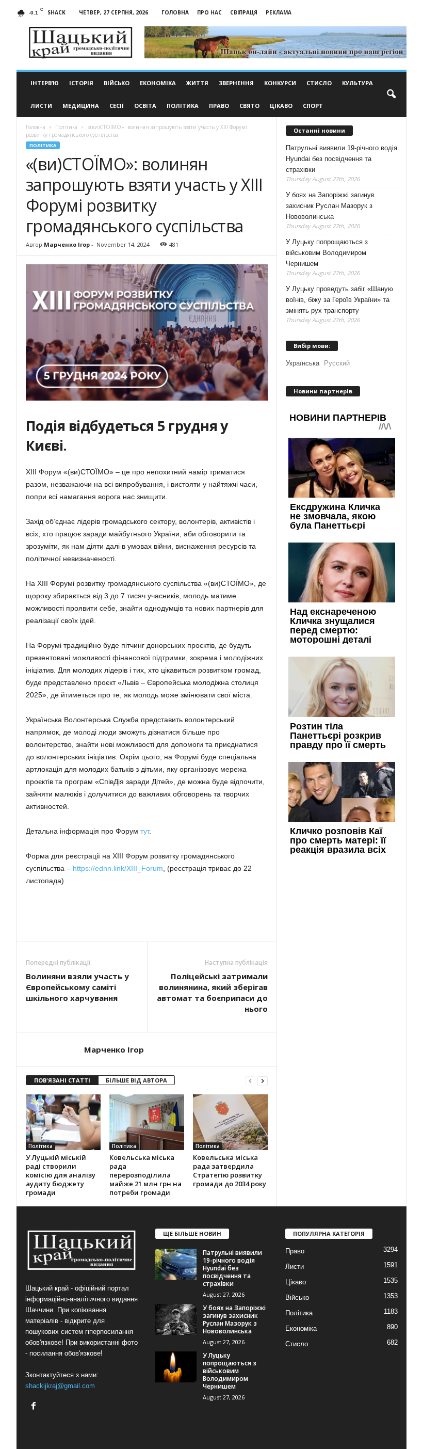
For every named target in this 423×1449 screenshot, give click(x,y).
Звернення (236, 83)
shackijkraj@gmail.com (60, 1386)
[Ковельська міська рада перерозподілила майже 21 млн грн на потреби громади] (146, 1122)
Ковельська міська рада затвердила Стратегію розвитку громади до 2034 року (229, 1170)
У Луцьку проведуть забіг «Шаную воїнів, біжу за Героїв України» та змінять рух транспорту (339, 299)
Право (219, 105)
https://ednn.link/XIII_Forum (118, 868)
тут (144, 831)
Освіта (145, 105)
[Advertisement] (147, 914)
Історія (81, 83)
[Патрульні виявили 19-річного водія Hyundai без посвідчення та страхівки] (176, 1264)
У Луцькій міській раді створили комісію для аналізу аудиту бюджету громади (60, 1175)
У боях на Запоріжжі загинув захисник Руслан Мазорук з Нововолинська (330, 205)
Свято (249, 105)
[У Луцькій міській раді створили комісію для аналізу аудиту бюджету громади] (63, 1122)
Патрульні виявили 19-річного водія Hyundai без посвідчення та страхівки (341, 158)
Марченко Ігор (67, 244)
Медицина (80, 105)
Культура (357, 83)
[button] (391, 94)
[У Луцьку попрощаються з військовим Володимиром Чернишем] (176, 1366)
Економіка (158, 83)
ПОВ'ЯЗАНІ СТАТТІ (62, 1080)
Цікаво (281, 105)
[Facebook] (34, 1407)
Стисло (319, 83)
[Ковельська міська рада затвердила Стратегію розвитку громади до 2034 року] (230, 1122)
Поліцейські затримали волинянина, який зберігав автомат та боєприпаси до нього (212, 992)
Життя (197, 83)
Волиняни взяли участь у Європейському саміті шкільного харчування (77, 987)
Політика (183, 105)
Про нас (209, 12)
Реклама (278, 12)
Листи (41, 105)
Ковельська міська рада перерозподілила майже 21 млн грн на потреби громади (145, 1175)
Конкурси (280, 83)
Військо (116, 83)
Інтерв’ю (44, 83)
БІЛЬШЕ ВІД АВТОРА (136, 1080)
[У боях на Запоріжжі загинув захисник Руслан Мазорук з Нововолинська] (176, 1319)
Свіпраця (243, 12)
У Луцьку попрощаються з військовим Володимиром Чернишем (327, 252)
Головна (175, 12)
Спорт (313, 105)
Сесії (116, 105)
